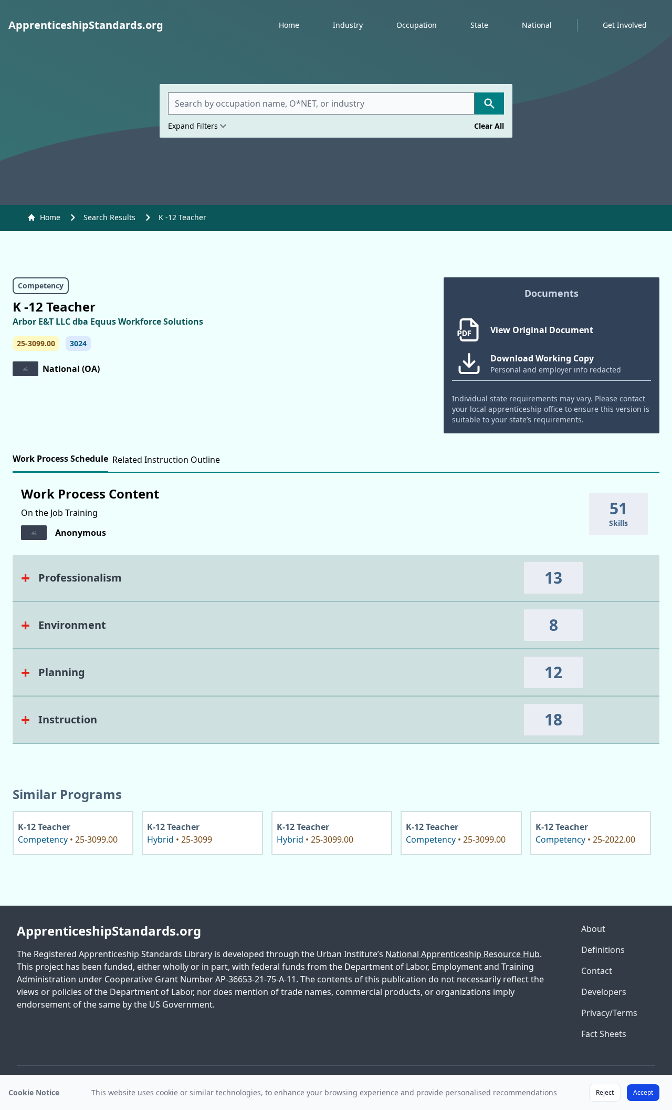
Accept (643, 1092)
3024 (78, 343)
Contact (596, 971)
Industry (348, 25)
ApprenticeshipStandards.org (109, 930)
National (537, 25)
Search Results (109, 217)
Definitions (603, 950)
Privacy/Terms (609, 1013)
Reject (605, 1092)
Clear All (489, 126)
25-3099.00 (36, 343)
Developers (603, 992)
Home (289, 25)
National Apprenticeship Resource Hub (462, 954)
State (479, 25)
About (593, 929)
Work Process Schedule (60, 458)
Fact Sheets (603, 1034)
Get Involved (625, 25)
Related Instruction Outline (166, 459)
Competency (41, 286)
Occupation (416, 25)
